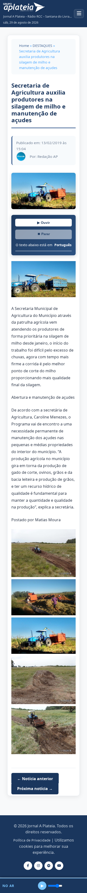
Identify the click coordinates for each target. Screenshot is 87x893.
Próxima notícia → (35, 788)
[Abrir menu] (79, 13)
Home (24, 45)
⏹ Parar (43, 234)
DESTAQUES (42, 45)
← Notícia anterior (35, 778)
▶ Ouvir (43, 223)
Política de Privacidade (32, 840)
